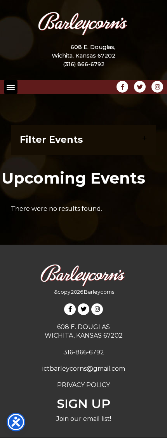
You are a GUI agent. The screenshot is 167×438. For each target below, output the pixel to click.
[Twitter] (83, 309)
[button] (10, 87)
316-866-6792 (83, 352)
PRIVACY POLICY (83, 385)
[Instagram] (97, 309)
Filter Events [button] (51, 139)
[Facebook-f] (70, 309)
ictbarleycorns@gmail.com (83, 368)
